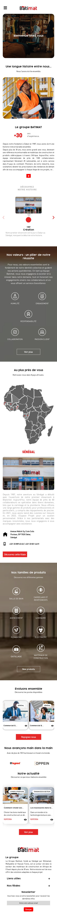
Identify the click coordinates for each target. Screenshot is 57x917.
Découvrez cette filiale (15, 554)
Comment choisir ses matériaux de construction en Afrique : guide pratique (15, 807)
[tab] (28, 878)
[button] (28, 176)
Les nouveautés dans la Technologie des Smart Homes (40, 807)
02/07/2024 (8, 819)
